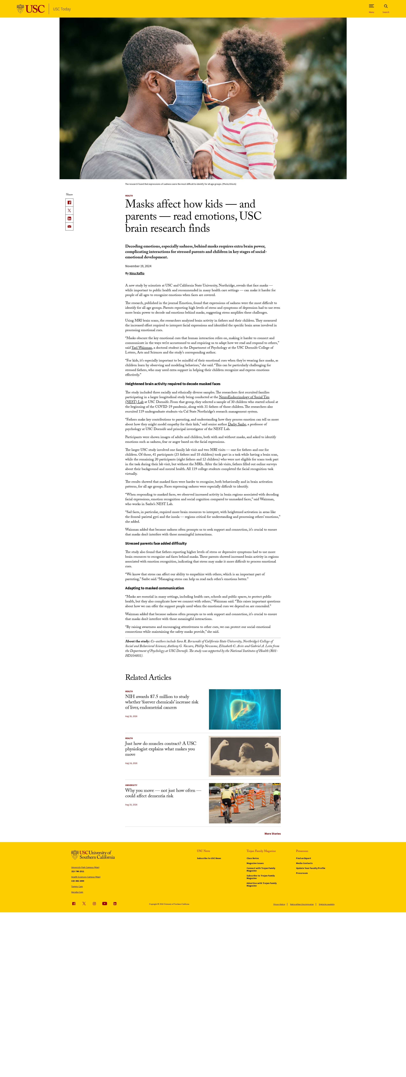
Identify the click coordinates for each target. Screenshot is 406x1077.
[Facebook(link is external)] (69, 202)
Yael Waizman (142, 348)
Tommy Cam (77, 886)
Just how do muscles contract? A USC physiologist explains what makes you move (160, 749)
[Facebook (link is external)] (73, 903)
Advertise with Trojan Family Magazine (262, 884)
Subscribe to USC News (209, 858)
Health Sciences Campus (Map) (86, 876)
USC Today (62, 8)
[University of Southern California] (31, 8)
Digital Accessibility (327, 904)
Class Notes (253, 858)
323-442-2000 (77, 880)
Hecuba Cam (77, 892)
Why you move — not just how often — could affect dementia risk (163, 794)
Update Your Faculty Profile (310, 868)
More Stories (273, 833)
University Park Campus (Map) (85, 867)
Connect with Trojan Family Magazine (261, 869)
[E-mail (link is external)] (69, 226)
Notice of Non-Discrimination (302, 904)
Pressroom (302, 873)
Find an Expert (303, 858)
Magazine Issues (255, 863)
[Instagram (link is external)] (94, 903)
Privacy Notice (279, 904)
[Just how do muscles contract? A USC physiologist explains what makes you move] (245, 756)
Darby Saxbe (237, 425)
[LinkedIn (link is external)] (69, 218)
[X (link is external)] (69, 210)
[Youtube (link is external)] (104, 903)
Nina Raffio (136, 273)
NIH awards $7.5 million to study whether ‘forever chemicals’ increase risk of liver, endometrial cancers (161, 702)
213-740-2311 (77, 871)
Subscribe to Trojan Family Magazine (261, 877)
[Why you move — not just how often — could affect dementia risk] (245, 803)
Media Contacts (304, 863)
